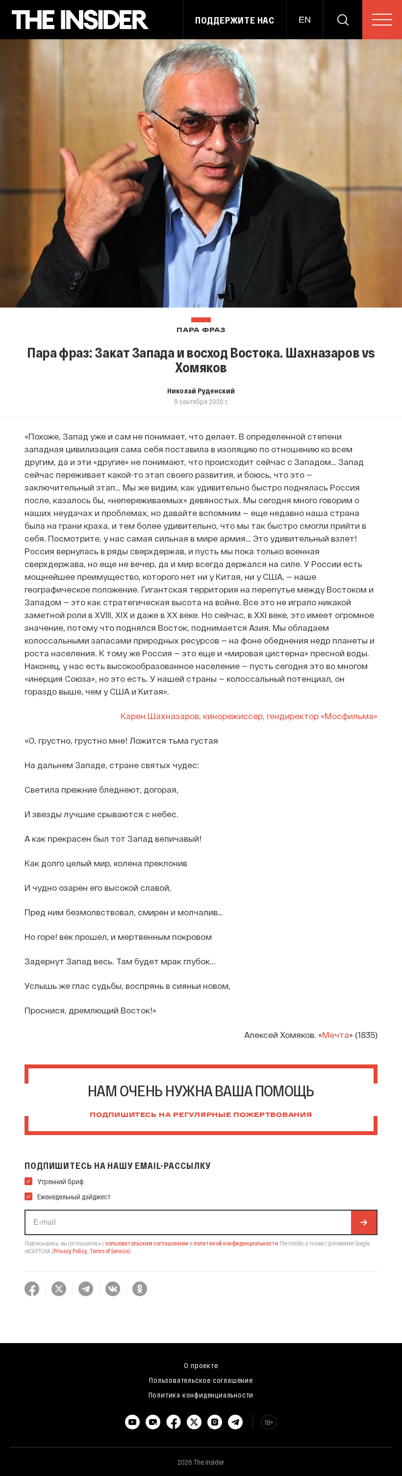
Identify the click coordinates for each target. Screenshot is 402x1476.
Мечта (335, 1034)
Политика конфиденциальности (201, 1394)
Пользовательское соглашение (201, 1379)
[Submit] (364, 1222)
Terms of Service (109, 1250)
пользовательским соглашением (146, 1243)
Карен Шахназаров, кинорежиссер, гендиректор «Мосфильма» (249, 716)
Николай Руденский (201, 390)
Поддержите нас (235, 20)
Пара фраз (200, 330)
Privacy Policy (70, 1250)
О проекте (201, 1365)
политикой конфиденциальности (236, 1243)
